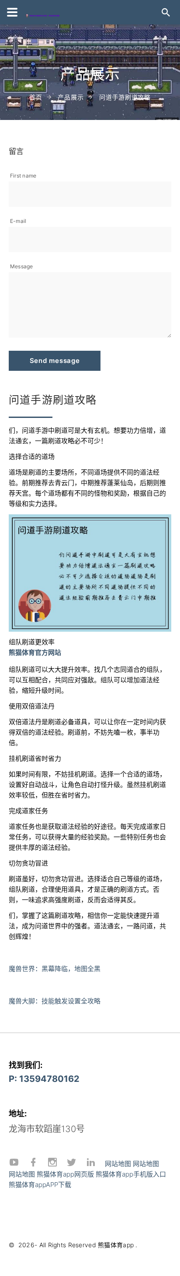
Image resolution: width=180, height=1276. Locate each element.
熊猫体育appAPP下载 (40, 1184)
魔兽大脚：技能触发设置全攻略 (54, 1001)
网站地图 (118, 1164)
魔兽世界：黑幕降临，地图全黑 (54, 969)
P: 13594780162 (44, 1079)
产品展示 (70, 97)
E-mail (18, 221)
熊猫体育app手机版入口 (131, 1174)
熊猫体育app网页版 (65, 1174)
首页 (35, 97)
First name (23, 175)
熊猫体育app (116, 1245)
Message (21, 266)
